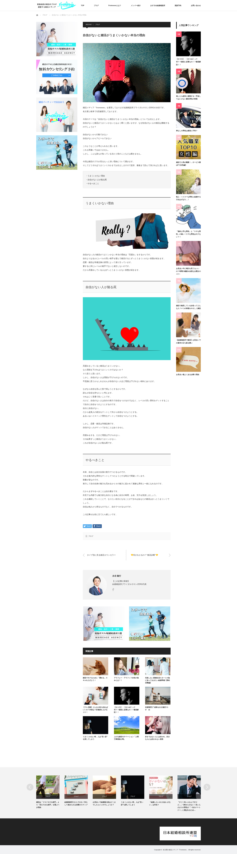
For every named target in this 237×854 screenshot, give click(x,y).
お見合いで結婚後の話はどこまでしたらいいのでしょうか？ (104, 803)
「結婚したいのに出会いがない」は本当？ (160, 803)
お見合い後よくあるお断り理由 (187, 374)
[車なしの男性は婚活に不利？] (188, 115)
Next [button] (207, 787)
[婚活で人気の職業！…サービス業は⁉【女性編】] (188, 147)
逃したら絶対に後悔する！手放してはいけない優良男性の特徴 (188, 97)
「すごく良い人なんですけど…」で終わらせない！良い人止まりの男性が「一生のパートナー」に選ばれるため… (189, 806)
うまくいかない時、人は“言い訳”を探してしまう (95, 738)
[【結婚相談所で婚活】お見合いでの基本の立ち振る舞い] (188, 324)
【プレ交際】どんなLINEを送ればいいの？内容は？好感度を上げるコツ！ (95, 709)
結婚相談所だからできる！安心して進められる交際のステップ (76, 803)
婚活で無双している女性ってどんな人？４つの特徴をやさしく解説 (188, 307)
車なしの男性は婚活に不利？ (187, 131)
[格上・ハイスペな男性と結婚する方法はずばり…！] (188, 181)
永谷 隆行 (116, 576)
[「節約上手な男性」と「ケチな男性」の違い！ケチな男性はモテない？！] (188, 216)
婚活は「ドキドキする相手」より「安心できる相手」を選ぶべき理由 (47, 804)
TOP (82, 5)
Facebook (113, 589)
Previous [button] (30, 787)
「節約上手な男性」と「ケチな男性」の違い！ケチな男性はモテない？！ (188, 234)
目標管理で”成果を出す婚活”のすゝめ (156, 708)
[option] (50, 792)
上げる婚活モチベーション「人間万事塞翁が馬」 (126, 738)
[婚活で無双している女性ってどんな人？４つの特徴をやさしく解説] (188, 290)
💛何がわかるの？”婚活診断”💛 (144, 555)
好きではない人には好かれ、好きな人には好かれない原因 (157, 738)
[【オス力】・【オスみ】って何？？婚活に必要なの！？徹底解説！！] (188, 43)
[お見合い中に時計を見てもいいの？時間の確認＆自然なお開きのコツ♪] (188, 253)
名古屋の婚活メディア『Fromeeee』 (175, 850)
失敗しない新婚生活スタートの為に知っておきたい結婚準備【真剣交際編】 (157, 680)
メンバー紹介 (136, 5)
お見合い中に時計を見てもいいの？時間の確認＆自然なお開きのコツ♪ (188, 271)
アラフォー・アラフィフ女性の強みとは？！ (126, 679)
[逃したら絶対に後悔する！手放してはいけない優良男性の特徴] (188, 81)
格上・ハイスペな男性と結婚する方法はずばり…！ (188, 198)
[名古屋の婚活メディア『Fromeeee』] (57, 5)
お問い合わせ (196, 5)
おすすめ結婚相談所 (157, 5)
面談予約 (178, 5)
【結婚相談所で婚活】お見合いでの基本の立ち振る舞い (188, 341)
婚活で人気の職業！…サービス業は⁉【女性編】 (188, 163)
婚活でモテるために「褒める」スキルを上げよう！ (95, 679)
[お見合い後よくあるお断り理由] (188, 359)
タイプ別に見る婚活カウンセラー (101, 555)
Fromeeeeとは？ (114, 5)
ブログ (96, 5)
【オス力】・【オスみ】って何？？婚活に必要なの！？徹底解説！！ (126, 709)
